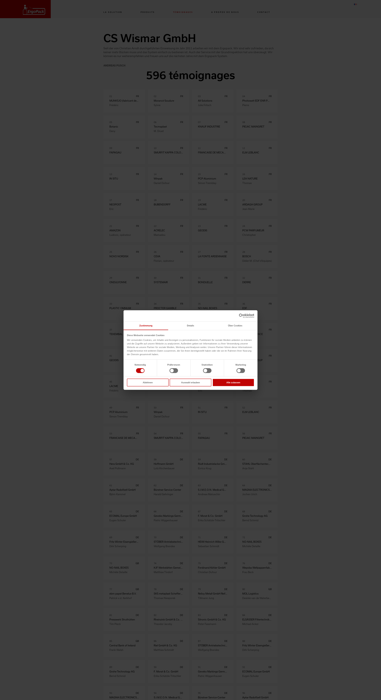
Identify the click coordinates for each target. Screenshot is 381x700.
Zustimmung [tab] (146, 325)
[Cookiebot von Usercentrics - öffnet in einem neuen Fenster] (241, 316)
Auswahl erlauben (190, 382)
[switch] (174, 370)
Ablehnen (148, 382)
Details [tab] (190, 325)
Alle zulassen (233, 382)
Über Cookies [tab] (235, 325)
